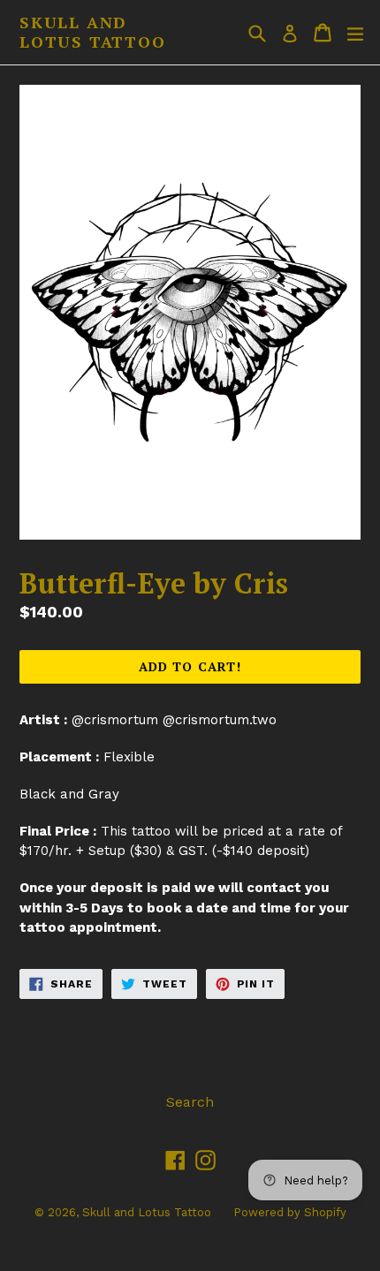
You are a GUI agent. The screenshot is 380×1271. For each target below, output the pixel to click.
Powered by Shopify (289, 1212)
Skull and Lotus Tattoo (92, 32)
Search (190, 1101)
